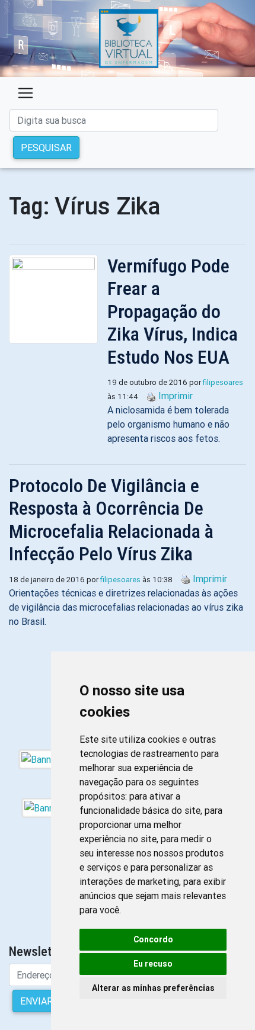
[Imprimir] (148, 396)
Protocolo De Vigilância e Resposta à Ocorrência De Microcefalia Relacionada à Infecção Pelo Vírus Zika (111, 519)
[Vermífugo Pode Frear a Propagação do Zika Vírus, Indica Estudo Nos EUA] (58, 299)
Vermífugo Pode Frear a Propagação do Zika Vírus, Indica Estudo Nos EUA (172, 311)
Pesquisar (46, 147)
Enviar (36, 1001)
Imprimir (175, 396)
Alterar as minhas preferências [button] (153, 988)
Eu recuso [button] (153, 963)
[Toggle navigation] (25, 93)
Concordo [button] (153, 939)
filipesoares (223, 382)
